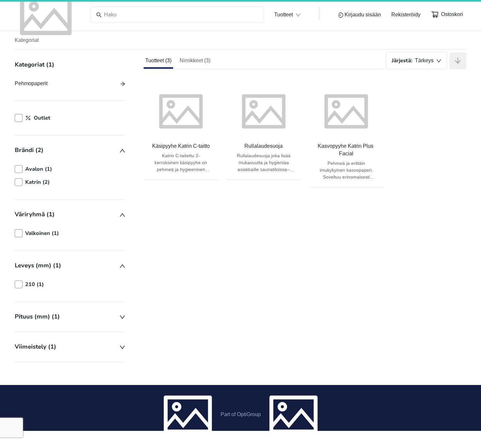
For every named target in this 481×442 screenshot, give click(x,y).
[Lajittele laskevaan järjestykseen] (458, 60)
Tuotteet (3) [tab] (158, 60)
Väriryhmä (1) (35, 214)
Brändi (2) (29, 150)
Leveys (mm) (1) (38, 265)
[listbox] (70, 176)
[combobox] (416, 60)
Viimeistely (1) (35, 347)
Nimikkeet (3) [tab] (195, 60)
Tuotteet (283, 14)
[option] (70, 169)
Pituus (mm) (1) (37, 316)
